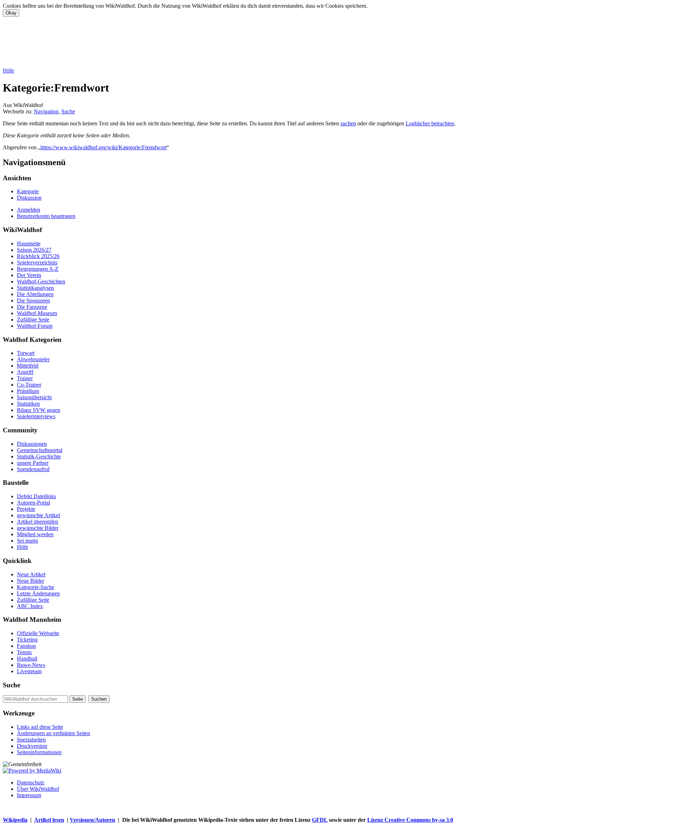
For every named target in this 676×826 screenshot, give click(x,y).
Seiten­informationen (39, 752)
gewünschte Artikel (38, 515)
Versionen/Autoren (92, 820)
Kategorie (28, 191)
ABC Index (30, 606)
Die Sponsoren (33, 301)
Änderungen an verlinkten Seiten (53, 733)
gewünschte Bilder (37, 528)
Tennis (24, 652)
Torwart (26, 353)
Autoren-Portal (33, 503)
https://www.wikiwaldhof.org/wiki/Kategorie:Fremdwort (103, 147)
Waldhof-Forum (34, 326)
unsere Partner (33, 463)
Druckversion (32, 746)
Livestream (29, 671)
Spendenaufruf (33, 469)
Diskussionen (32, 444)
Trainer (25, 378)
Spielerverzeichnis (37, 262)
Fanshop (26, 646)
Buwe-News (31, 665)
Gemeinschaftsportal (39, 450)
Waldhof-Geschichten (41, 281)
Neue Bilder (30, 581)
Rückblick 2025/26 (38, 256)
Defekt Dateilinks (36, 496)
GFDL (319, 820)
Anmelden (28, 210)
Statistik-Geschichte (39, 456)
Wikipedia (15, 820)
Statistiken (28, 404)
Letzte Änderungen (38, 593)
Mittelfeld (27, 366)
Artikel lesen (49, 820)
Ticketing (27, 640)
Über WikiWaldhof (38, 789)
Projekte (26, 509)
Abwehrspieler (33, 359)
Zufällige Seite (33, 320)
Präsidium (28, 391)
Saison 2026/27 (34, 250)
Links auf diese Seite (40, 727)
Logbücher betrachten (430, 123)
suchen (348, 123)
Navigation (46, 111)
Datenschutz (30, 783)
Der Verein (29, 275)
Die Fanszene (32, 307)
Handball (27, 659)
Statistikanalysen (35, 288)
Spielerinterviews (36, 416)
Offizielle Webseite (38, 633)
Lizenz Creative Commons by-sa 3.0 (410, 820)
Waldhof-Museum (37, 313)
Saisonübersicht (34, 397)
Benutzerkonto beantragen (46, 216)
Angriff (25, 372)
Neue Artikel (31, 574)
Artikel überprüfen (37, 522)
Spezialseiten (31, 740)
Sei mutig (27, 541)
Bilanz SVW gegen (38, 410)
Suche (68, 111)
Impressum (29, 795)
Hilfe (8, 71)
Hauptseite (28, 243)
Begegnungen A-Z (37, 269)
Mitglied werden (35, 534)
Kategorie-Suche (35, 587)
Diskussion (29, 198)
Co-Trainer (29, 385)
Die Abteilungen (35, 294)
